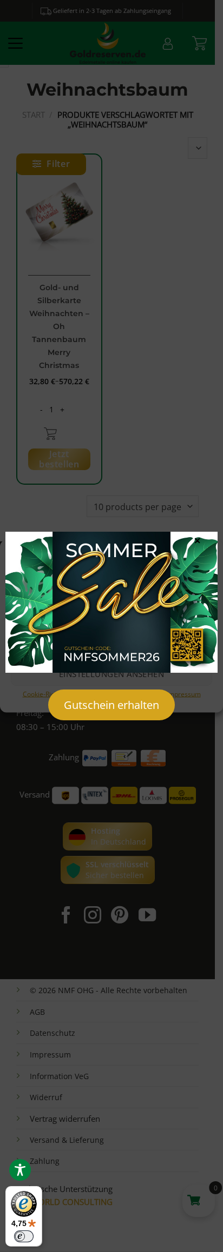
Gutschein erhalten (111, 705)
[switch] (24, 1236)
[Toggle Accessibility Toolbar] (20, 1170)
